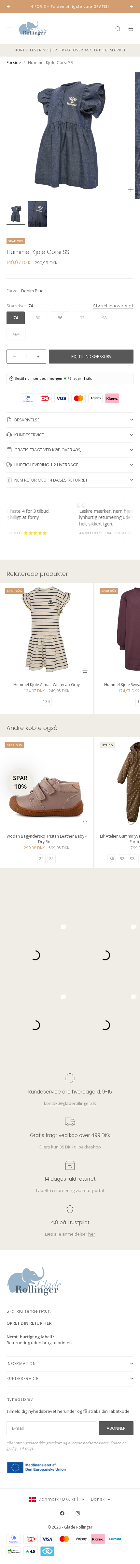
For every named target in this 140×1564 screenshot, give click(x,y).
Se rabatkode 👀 (36, 801)
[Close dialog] (132, 742)
